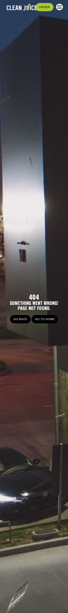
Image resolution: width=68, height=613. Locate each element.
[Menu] (59, 7)
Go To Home (45, 319)
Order (44, 7)
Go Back (20, 319)
